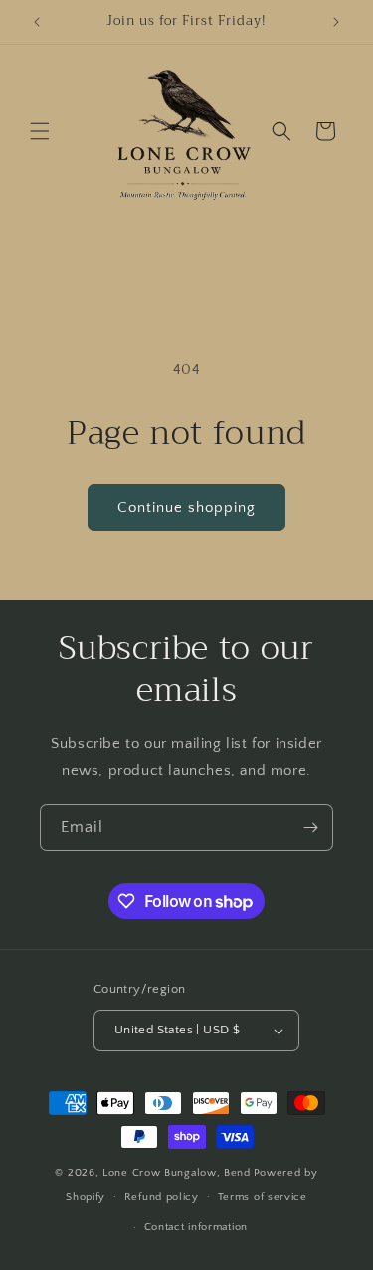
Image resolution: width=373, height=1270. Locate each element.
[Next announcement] (336, 22)
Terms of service (262, 1197)
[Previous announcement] (37, 22)
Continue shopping (186, 507)
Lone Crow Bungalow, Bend (176, 1173)
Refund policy (161, 1197)
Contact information (196, 1227)
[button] (40, 131)
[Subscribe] (310, 827)
